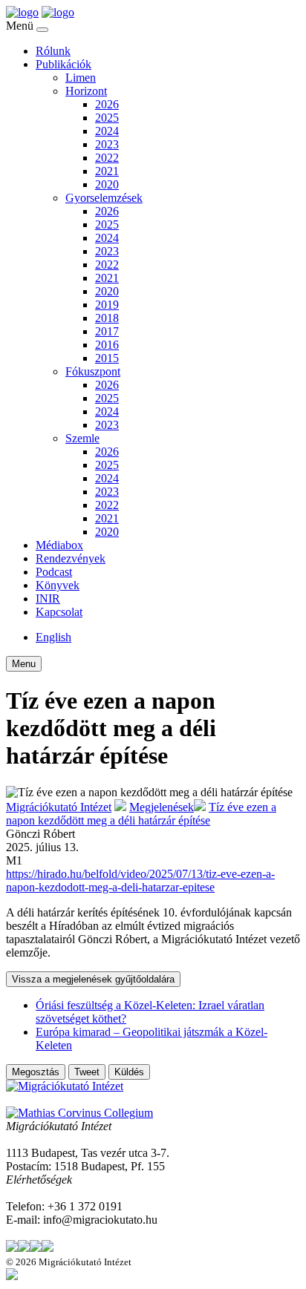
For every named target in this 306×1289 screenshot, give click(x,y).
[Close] (42, 29)
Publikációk (63, 64)
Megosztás (35, 1072)
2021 (107, 171)
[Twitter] (12, 1248)
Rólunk (53, 51)
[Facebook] (24, 1248)
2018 (107, 318)
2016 (107, 344)
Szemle (82, 438)
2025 (107, 117)
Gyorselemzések (104, 197)
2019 (107, 304)
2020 (107, 184)
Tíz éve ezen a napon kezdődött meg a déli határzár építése (141, 814)
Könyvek (57, 585)
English (53, 637)
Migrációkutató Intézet (58, 807)
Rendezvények (70, 558)
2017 (107, 331)
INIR (48, 598)
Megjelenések (161, 807)
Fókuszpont (92, 371)
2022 (107, 157)
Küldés (129, 1072)
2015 (107, 358)
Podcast (54, 571)
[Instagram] (36, 1248)
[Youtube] (47, 1248)
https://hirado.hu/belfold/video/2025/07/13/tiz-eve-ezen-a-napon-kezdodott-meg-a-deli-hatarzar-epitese (140, 880)
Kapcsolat (59, 612)
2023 (107, 144)
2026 (107, 104)
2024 (107, 131)
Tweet (87, 1072)
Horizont (86, 91)
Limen (80, 77)
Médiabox (59, 545)
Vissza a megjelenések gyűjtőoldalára (93, 979)
